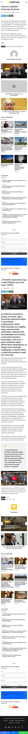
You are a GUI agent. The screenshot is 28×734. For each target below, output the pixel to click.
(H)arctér (7, 68)
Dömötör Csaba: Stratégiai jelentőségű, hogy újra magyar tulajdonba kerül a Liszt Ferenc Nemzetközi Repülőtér (7, 148)
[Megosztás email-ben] (10, 16)
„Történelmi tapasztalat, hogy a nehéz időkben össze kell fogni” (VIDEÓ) (13, 74)
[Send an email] (13, 12)
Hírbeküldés (11, 720)
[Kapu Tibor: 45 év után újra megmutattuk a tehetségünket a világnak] (7, 124)
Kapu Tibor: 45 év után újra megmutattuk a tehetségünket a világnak (7, 130)
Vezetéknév (3, 242)
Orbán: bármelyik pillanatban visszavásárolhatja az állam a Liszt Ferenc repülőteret (19, 167)
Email (2, 237)
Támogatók (17, 722)
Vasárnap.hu (22, 718)
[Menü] (1, 2)
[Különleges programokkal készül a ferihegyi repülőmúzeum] (21, 141)
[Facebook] (2, 16)
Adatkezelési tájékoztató (20, 720)
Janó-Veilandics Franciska (8, 12)
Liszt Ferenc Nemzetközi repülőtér (17, 46)
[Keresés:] (26, 2)
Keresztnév (3, 246)
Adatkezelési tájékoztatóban (13, 251)
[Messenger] (5, 16)
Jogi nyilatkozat (11, 722)
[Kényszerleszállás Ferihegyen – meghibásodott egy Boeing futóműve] (21, 124)
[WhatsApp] (7, 16)
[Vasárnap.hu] (14, 2)
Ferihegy (7, 46)
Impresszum (5, 720)
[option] (14, 70)
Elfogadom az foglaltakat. (12, 251)
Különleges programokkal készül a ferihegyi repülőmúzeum (20, 148)
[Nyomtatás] (12, 16)
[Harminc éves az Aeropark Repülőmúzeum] (7, 159)
